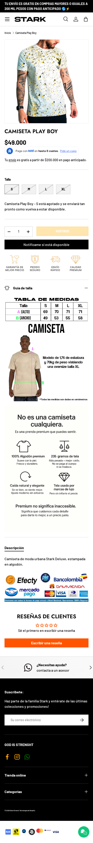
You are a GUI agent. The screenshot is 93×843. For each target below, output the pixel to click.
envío (12, 160)
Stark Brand (14, 810)
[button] (86, 19)
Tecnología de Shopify (27, 810)
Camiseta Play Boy (26, 32)
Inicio (8, 32)
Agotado (62, 231)
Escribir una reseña (46, 643)
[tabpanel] (46, 579)
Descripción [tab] (14, 547)
